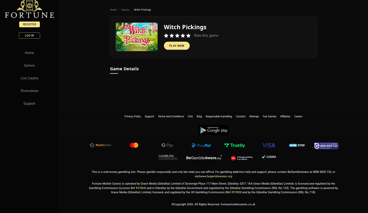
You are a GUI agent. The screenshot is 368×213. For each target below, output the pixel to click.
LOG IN (29, 35)
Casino (298, 112)
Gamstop (297, 145)
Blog (199, 112)
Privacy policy (132, 112)
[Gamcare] (326, 145)
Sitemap (254, 112)
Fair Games (269, 112)
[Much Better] (100, 145)
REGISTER (29, 24)
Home (29, 53)
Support (29, 103)
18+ (242, 157)
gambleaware (204, 157)
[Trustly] (234, 145)
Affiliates (285, 112)
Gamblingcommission (168, 157)
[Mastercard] (134, 145)
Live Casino (29, 78)
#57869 (140, 188)
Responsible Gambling (219, 112)
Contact (240, 112)
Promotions (29, 91)
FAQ (190, 112)
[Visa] (268, 145)
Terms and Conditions (171, 112)
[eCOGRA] (268, 157)
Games (29, 65)
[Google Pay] (167, 145)
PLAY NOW (176, 45)
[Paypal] (201, 145)
